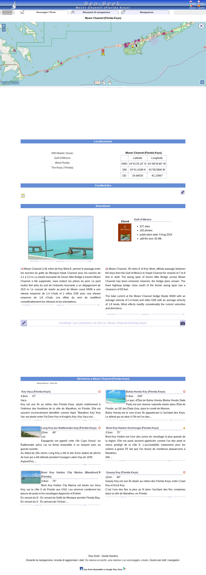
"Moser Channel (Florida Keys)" (103, 323)
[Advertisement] (103, 112)
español (201, 8)
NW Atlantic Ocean (62, 153)
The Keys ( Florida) (62, 167)
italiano (193, 8)
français (201, 4)
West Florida (62, 162)
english (193, 4)
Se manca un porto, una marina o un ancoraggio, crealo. (117, 560)
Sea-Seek (103, 4)
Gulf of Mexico (62, 158)
